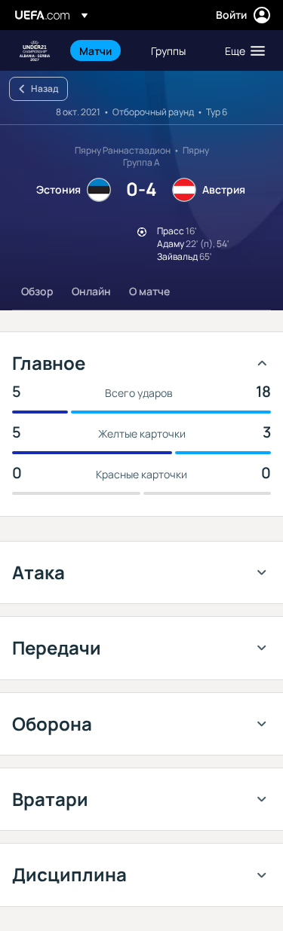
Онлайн (91, 291)
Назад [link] (44, 88)
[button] (241, 50)
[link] (95, 50)
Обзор (37, 291)
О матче (149, 291)
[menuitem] (102, 50)
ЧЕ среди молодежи (34, 51)
